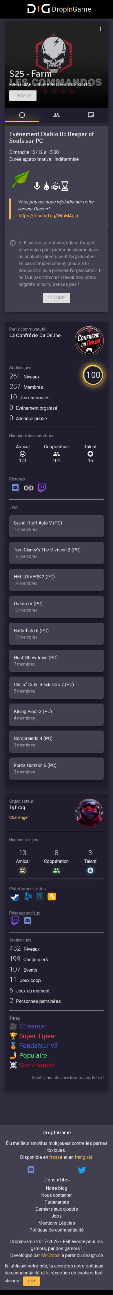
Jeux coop (25, 980)
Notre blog (56, 1188)
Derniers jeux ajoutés (56, 1209)
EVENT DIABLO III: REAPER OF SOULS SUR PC (50, 84)
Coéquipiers (28, 959)
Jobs (56, 1216)
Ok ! (31, 1281)
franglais (83, 1157)
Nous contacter (56, 1195)
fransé (55, 1157)
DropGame (71, 9)
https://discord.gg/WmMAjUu (48, 215)
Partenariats (56, 1202)
